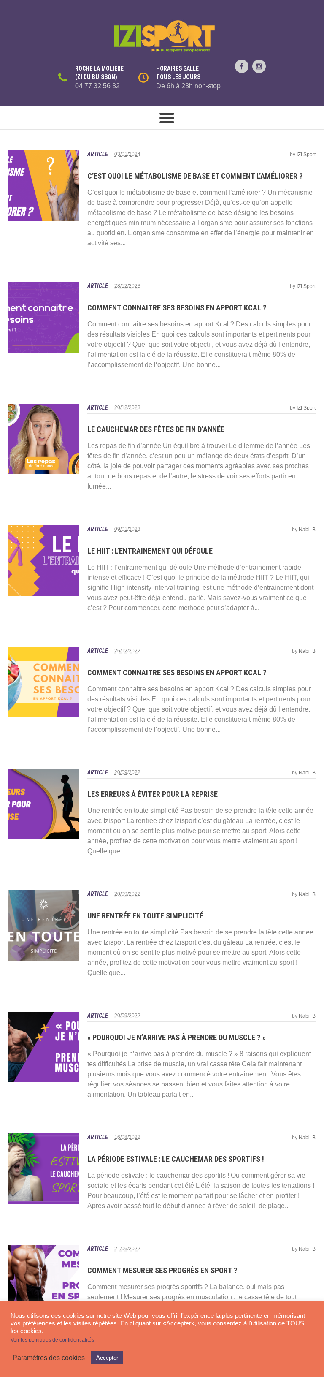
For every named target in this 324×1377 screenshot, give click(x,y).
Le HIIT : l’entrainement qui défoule (150, 550)
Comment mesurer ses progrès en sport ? (162, 1270)
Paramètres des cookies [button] (49, 1357)
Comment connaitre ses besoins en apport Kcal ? (177, 307)
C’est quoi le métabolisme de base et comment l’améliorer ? (195, 175)
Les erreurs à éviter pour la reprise (152, 794)
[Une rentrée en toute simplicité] (43, 925)
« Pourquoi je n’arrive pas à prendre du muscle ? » (176, 1037)
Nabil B (307, 529)
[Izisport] (162, 36)
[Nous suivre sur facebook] (241, 66)
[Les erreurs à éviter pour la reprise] (43, 804)
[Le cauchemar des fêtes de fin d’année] (43, 439)
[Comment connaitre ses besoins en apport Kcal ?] (43, 317)
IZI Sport (306, 155)
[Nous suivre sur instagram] (259, 66)
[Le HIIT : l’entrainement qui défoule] (43, 560)
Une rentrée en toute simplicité (145, 915)
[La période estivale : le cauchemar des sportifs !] (43, 1168)
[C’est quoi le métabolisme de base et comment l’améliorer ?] (43, 185)
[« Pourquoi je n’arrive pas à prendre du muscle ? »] (43, 1047)
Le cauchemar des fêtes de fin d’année (155, 429)
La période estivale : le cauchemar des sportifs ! (175, 1158)
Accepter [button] (107, 1358)
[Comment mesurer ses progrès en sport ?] (43, 1280)
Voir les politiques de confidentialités (52, 1340)
